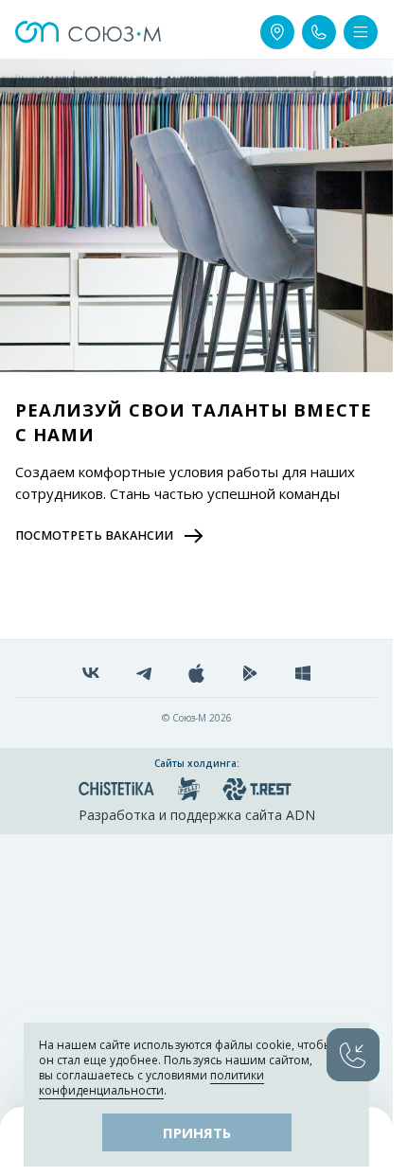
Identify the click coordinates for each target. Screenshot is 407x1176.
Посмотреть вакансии (94, 535)
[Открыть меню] (361, 32)
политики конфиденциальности (151, 1082)
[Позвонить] (319, 32)
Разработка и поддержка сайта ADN (197, 815)
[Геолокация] (277, 32)
